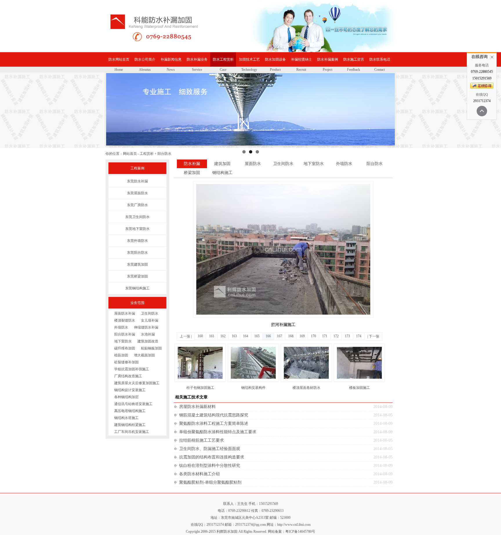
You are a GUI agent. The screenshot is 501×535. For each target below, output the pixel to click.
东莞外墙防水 (137, 241)
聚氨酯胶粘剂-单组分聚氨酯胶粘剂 (210, 482)
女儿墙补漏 (149, 320)
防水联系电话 (379, 59)
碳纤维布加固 (124, 348)
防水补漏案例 (327, 59)
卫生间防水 (149, 313)
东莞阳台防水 (137, 253)
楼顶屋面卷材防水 (306, 388)
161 (211, 336)
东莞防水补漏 (137, 181)
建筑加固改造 (147, 341)
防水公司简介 (145, 59)
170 (313, 336)
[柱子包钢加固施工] (200, 381)
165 (256, 336)
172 (336, 336)
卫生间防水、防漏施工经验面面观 (209, 449)
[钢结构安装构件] (253, 381)
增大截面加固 (144, 355)
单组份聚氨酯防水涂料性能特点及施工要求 (217, 432)
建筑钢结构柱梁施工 (130, 425)
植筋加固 (121, 355)
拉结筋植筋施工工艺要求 (201, 440)
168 (290, 336)
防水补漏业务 (197, 59)
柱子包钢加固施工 (200, 388)
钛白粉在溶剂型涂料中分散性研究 (209, 465)
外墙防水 (121, 327)
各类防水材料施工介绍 (199, 474)
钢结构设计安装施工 (130, 390)
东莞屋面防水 (137, 193)
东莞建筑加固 (137, 264)
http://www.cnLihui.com (294, 525)
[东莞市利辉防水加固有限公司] (166, 34)
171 (324, 336)
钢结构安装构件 (253, 388)
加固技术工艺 (249, 59)
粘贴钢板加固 (151, 348)
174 (358, 336)
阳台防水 (374, 164)
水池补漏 (148, 334)
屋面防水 (253, 164)
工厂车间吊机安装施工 (131, 432)
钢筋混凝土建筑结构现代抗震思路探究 (213, 415)
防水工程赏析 (223, 59)
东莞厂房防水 (137, 205)
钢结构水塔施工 (126, 418)
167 (279, 336)
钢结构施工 (222, 173)
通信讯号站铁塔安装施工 (133, 404)
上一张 (185, 336)
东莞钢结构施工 (137, 288)
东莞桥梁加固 (137, 276)
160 (200, 336)
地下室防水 (123, 341)
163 (234, 336)
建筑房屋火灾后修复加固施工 (136, 383)
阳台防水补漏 (124, 334)
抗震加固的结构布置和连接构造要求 (211, 457)
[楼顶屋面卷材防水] (306, 381)
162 (223, 336)
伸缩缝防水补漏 (146, 327)
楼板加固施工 (359, 388)
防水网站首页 (118, 59)
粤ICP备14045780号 (300, 531)
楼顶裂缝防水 (124, 320)
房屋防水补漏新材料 (197, 407)
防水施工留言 (353, 59)
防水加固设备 (275, 59)
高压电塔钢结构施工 (130, 411)
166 (268, 336)
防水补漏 (192, 164)
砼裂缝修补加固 (126, 362)
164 (245, 336)
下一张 (374, 336)
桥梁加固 (192, 173)
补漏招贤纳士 (301, 59)
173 (347, 336)
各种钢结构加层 (126, 397)
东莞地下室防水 (137, 229)
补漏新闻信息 (171, 59)
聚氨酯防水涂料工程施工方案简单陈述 (213, 423)
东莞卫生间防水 (137, 217)
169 (302, 336)
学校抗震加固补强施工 (131, 369)
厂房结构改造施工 (128, 376)
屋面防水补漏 (124, 313)
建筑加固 (222, 164)
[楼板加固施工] (359, 381)
